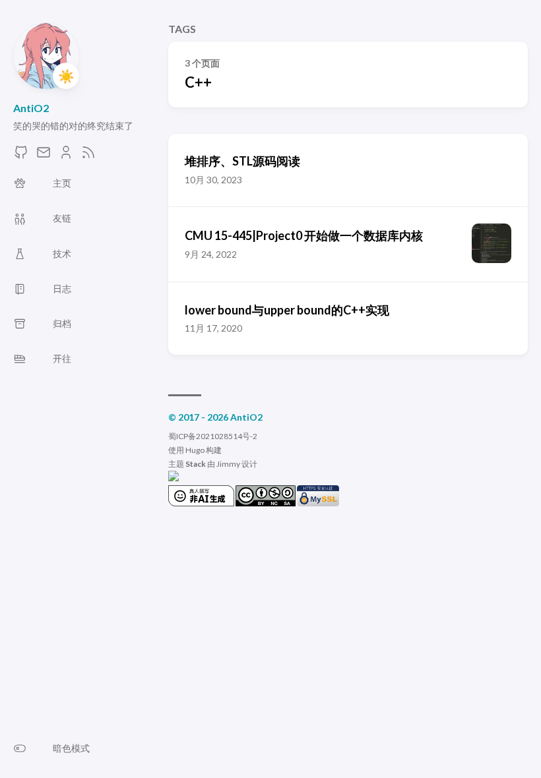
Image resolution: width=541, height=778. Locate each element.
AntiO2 (31, 108)
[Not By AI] (201, 503)
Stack (195, 464)
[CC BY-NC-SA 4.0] (266, 503)
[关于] (66, 156)
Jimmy (228, 464)
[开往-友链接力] (173, 478)
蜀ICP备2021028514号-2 (212, 436)
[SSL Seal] (318, 503)
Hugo (195, 450)
